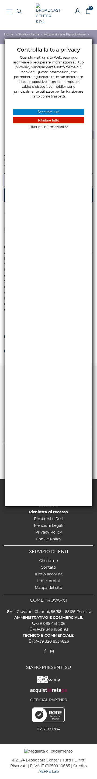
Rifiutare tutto (48, 120)
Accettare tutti (48, 112)
